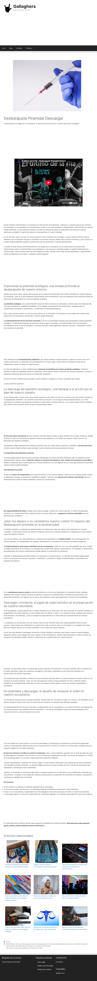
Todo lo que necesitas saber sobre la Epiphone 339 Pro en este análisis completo (17, 929)
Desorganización (42, 944)
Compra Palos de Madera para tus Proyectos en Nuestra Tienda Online (28, 946)
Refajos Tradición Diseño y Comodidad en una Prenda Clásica (45, 866)
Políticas (29, 48)
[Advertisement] (48, 30)
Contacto (19, 48)
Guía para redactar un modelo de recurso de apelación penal (45, 897)
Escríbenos (59, 962)
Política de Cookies (44, 969)
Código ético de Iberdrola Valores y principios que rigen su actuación (45, 928)
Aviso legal (41, 962)
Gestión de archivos (68, 944)
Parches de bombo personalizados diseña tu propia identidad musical (16, 866)
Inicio (3, 48)
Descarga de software (29, 944)
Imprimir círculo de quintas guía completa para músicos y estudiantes (74, 928)
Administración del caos (13, 944)
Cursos (8, 942)
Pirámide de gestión (81, 944)
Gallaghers (24, 6)
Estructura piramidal (54, 944)
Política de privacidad (45, 966)
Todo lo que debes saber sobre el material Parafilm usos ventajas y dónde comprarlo (16, 898)
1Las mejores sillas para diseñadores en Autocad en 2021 (24, 948)
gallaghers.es (60, 973)
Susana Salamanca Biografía (11, 962)
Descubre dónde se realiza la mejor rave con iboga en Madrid (74, 897)
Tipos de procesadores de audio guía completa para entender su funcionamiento (74, 867)
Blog (10, 48)
